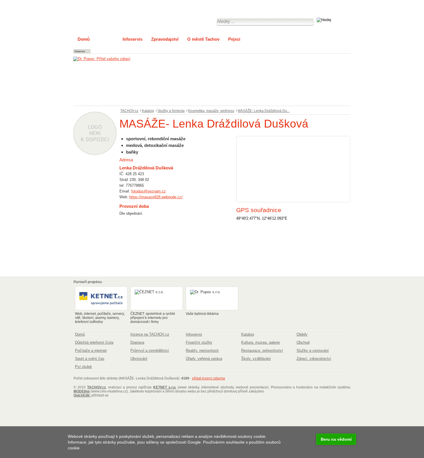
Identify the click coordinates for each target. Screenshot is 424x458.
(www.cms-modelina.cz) (101, 391)
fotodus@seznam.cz (148, 191)
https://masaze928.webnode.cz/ (156, 197)
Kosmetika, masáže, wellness (211, 111)
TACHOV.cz (129, 111)
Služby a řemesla (171, 111)
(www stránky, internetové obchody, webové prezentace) (210, 387)
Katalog (148, 111)
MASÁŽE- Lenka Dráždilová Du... (264, 111)
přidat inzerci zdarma (208, 378)
